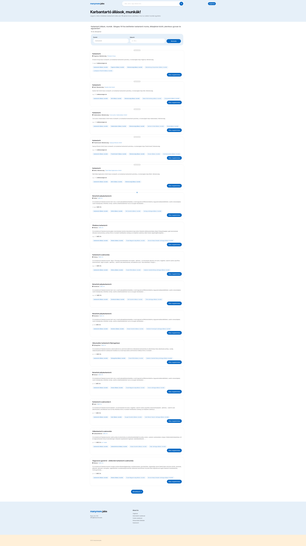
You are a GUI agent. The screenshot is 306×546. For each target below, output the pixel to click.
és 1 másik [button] (104, 442)
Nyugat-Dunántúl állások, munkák (133, 417)
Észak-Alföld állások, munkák (133, 270)
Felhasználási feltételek (139, 520)
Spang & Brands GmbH (116, 142)
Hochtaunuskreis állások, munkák (171, 154)
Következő (136, 492)
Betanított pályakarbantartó (101, 196)
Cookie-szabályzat (137, 518)
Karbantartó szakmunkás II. (101, 402)
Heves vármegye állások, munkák (156, 387)
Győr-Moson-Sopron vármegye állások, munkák (157, 417)
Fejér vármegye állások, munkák (158, 446)
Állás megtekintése (174, 75)
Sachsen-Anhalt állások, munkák (156, 126)
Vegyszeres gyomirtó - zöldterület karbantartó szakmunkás (112, 461)
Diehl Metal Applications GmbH (114, 170)
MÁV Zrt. (100, 198)
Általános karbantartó (99, 225)
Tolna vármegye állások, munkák (154, 299)
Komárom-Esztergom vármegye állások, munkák (158, 328)
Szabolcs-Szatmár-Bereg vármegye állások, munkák (156, 270)
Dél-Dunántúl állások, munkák (133, 211)
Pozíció (95, 37)
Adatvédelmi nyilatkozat (139, 515)
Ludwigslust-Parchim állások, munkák (103, 70)
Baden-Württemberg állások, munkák (152, 98)
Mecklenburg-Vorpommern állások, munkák (156, 67)
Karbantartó (96, 54)
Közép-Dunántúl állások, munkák (135, 328)
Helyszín (132, 37)
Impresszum (136, 522)
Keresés (174, 41)
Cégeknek (212, 3)
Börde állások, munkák (172, 126)
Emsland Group (112, 56)
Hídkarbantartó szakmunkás (102, 431)
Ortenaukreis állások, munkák (172, 98)
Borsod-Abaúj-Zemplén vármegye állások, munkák (160, 240)
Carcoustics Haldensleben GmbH (118, 115)
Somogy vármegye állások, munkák (152, 211)
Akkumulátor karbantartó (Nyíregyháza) (106, 343)
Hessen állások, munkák (154, 154)
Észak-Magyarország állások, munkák (135, 240)
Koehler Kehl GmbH (110, 87)
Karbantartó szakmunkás (101, 255)
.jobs (97, 3)
